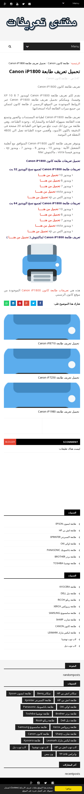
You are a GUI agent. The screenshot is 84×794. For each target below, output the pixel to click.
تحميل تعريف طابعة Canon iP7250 (58, 377)
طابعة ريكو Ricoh (67, 599)
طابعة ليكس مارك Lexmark (62, 632)
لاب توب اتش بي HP (65, 747)
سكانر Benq (44, 693)
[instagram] (11, 4)
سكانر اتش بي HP (66, 693)
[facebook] (30, 4)
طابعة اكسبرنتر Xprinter (63, 537)
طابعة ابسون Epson (66, 523)
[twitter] (23, 4)
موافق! (68, 788)
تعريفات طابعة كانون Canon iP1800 (45, 290)
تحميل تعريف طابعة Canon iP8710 (58, 343)
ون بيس (48, 754)
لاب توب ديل (70, 645)
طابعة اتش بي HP (67, 530)
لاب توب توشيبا (69, 639)
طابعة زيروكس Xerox (65, 606)
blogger (10, 442)
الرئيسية (75, 63)
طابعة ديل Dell (68, 593)
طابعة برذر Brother (65, 556)
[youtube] (17, 4)
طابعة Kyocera (68, 586)
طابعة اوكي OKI (68, 543)
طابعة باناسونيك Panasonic (61, 550)
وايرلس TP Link (67, 754)
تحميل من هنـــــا (48, 175)
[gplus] (5, 4)
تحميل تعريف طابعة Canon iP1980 (58, 411)
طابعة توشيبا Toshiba (64, 563)
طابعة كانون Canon (58, 63)
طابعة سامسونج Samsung (62, 613)
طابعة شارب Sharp (66, 619)
